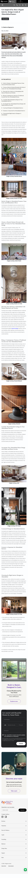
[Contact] (17, 5)
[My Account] (19, 5)
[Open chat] (25, 869)
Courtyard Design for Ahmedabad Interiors (13, 108)
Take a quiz (14, 791)
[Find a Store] (22, 5)
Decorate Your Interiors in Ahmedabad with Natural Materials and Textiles (12, 92)
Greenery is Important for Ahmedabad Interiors (14, 110)
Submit (21, 743)
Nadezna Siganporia (8, 27)
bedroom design (15, 328)
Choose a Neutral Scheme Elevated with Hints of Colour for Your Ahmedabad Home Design (13, 88)
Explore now (14, 701)
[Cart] (25, 5)
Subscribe (22, 810)
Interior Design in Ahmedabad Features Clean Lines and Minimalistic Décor (12, 84)
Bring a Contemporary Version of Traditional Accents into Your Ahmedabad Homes (12, 96)
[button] (11, 79)
